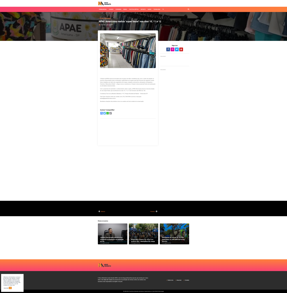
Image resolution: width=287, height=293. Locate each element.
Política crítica (133, 9)
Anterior (103, 211)
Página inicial (103, 9)
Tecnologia (156, 9)
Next (191, 235)
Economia (118, 9)
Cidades (111, 9)
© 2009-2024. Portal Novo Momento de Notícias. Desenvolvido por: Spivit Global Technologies (143, 291)
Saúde (149, 9)
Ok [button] (10, 288)
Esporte (143, 9)
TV (163, 9)
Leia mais (6, 288)
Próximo (152, 211)
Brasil (125, 9)
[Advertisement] (127, 139)
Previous (95, 235)
